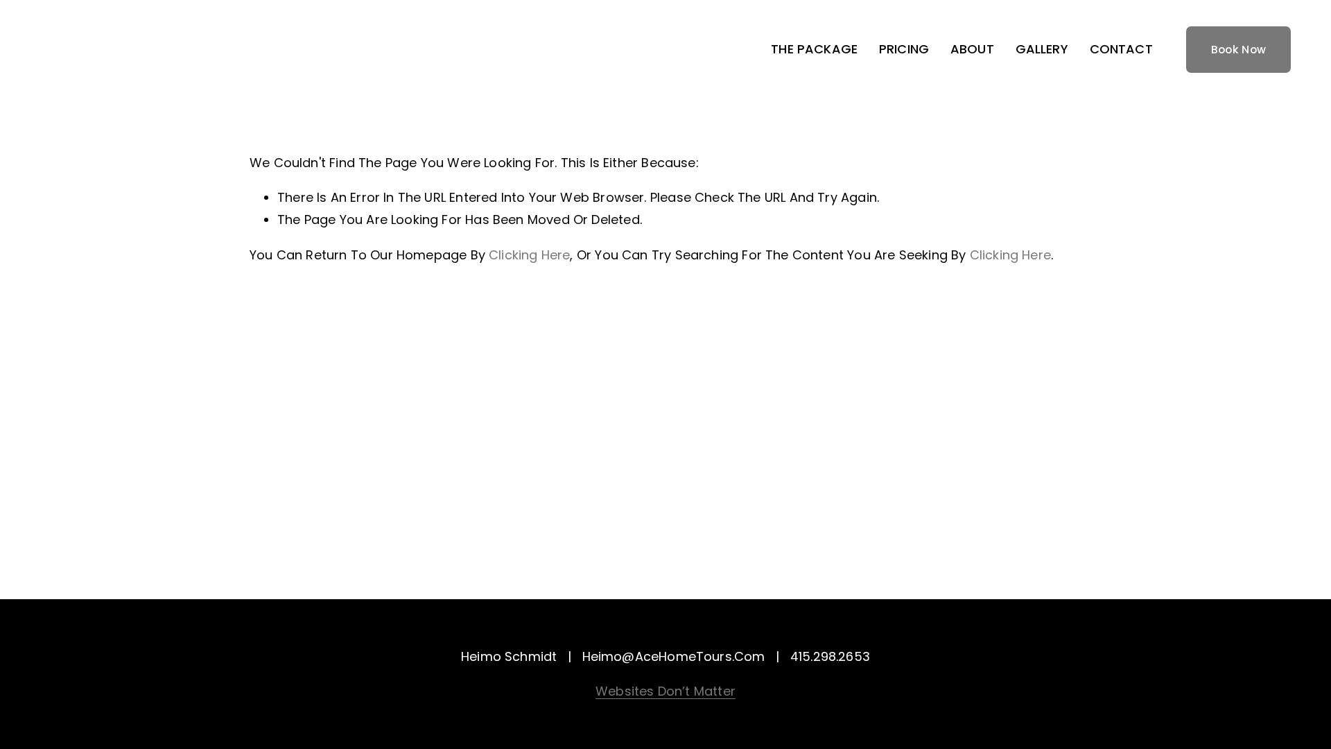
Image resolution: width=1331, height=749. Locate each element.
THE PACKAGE (814, 49)
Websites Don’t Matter (665, 691)
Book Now (1239, 49)
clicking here (529, 255)
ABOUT (972, 49)
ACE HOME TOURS (117, 49)
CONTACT (1121, 49)
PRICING (904, 49)
